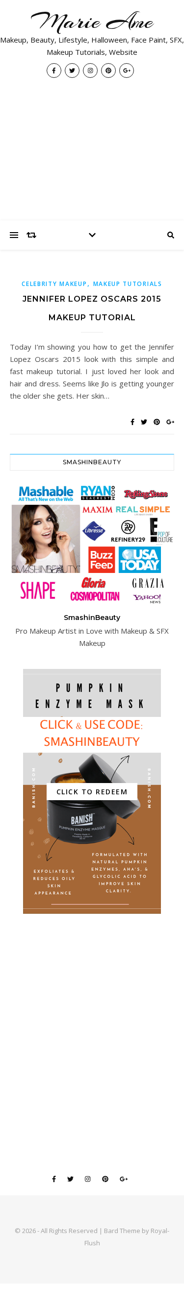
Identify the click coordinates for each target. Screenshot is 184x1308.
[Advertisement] (92, 154)
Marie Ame (92, 21)
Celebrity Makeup (54, 284)
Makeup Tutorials (127, 284)
